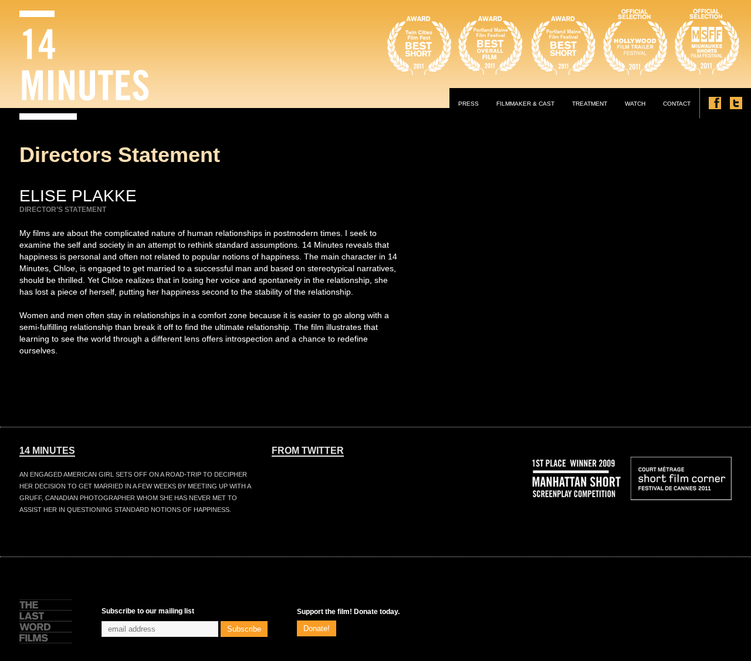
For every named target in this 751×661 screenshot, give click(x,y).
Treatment (589, 103)
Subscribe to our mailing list (148, 611)
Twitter (736, 103)
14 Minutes (84, 65)
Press (468, 103)
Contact (677, 103)
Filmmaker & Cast (525, 103)
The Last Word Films (45, 621)
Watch (635, 103)
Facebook (715, 103)
